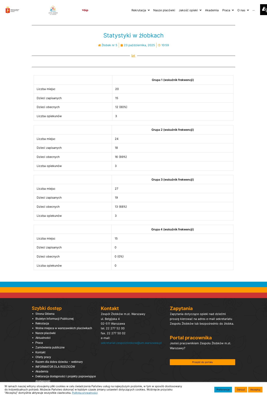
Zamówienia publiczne (49, 347)
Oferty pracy (43, 357)
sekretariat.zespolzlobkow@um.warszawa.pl (131, 343)
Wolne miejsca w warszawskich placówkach (63, 328)
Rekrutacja (42, 323)
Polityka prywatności (85, 392)
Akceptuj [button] (255, 389)
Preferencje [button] (223, 389)
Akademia (41, 371)
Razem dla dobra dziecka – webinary (59, 362)
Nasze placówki (45, 333)
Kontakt (40, 352)
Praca (39, 342)
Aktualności (42, 338)
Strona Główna (44, 314)
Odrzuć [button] (241, 389)
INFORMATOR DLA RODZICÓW (55, 366)
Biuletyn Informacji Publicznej (54, 318)
